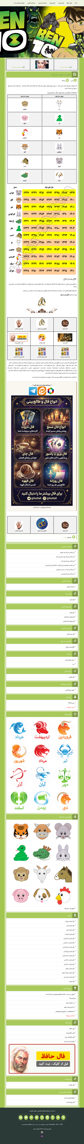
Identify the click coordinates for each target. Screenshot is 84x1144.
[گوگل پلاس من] (31, 1117)
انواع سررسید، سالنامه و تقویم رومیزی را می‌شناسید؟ (59, 994)
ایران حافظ (63, 377)
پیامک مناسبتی (42, 2)
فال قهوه (72, 612)
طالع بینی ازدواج (70, 646)
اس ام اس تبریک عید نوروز (67, 552)
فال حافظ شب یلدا (69, 1037)
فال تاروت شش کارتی (68, 955)
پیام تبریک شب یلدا (69, 1041)
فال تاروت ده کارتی (69, 964)
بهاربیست (56, 377)
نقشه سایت (36, 1128)
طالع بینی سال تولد (69, 908)
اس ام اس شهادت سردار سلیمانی (65, 569)
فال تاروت (61, 2)
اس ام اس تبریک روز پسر (67, 573)
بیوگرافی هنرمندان (69, 1097)
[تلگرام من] (58, 1117)
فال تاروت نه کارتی (69, 959)
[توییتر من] (37, 1117)
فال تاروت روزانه (69, 921)
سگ (59, 180)
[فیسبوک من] (53, 1117)
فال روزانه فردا (70, 1102)
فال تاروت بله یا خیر (69, 977)
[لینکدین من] (21, 1117)
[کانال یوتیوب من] (26, 1117)
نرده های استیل (70, 1002)
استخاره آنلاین (31, 2)
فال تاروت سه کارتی (68, 942)
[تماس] (42, 1117)
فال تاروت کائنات (69, 934)
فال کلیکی (71, 677)
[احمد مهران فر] (66, 67)
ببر (59, 137)
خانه (76, 2)
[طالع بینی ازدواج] (42, 303)
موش (59, 166)
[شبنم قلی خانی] (18, 67)
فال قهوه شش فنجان (68, 621)
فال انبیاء (72, 599)
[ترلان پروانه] (42, 64)
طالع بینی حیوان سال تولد (42, 39)
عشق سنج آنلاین (69, 689)
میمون (25, 109)
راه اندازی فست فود (69, 1007)
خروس (25, 137)
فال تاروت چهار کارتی (68, 947)
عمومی (65, 537)
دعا (73, 664)
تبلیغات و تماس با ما (19, 2)
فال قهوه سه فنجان (69, 616)
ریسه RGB (71, 702)
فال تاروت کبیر (70, 925)
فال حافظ (69, 2)
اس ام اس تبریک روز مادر (67, 560)
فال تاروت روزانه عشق (68, 972)
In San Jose (73, 998)
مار (59, 123)
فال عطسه (71, 1084)
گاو (25, 151)
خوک (24, 123)
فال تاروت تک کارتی (69, 938)
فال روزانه (52, 2)
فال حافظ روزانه (70, 1032)
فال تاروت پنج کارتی (69, 951)
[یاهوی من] (63, 1117)
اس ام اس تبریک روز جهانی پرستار (65, 556)
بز (59, 109)
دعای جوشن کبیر (69, 659)
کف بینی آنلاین (70, 634)
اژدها (24, 180)
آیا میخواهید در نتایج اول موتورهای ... (64, 1011)
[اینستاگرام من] (47, 1117)
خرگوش (59, 151)
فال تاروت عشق (70, 968)
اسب (24, 166)
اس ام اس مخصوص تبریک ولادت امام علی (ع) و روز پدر (59, 565)
